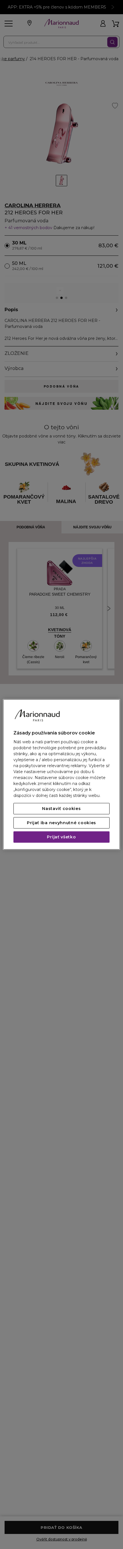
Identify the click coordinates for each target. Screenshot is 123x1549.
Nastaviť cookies (61, 808)
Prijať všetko (61, 837)
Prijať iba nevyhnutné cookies (61, 823)
